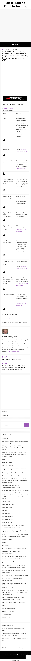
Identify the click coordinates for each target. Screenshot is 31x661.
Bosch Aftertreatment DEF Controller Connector (14, 643)
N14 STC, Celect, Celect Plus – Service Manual (13, 602)
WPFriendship (14, 656)
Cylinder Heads (6, 501)
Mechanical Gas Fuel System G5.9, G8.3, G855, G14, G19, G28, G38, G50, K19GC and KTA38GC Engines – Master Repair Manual (15, 592)
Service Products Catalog (8, 608)
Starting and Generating (8, 611)
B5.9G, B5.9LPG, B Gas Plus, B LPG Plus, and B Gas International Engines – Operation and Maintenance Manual (15, 447)
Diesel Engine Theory (7, 522)
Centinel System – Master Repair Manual (12, 472)
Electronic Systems (7, 539)
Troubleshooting (6, 614)
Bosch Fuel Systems (7, 462)
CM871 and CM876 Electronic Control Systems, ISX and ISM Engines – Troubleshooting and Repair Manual (15, 496)
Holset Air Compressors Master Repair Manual (14, 548)
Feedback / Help (6, 318)
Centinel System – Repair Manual (10, 475)
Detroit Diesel (6, 513)
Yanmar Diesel (5, 620)
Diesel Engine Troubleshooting (20, 654)
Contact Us (5, 415)
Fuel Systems (5, 545)
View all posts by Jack (13, 351)
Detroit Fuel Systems (7, 519)
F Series (4, 542)
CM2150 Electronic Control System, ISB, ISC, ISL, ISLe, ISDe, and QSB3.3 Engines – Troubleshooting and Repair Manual (14, 480)
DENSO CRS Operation (8, 504)
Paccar (4, 605)
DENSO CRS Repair (7, 507)
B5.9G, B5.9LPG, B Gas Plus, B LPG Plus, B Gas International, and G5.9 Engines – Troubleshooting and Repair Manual (14, 454)
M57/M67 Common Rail (8, 588)
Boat (3, 459)
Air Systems (5, 438)
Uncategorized (6, 617)
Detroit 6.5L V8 (6, 510)
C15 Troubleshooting (7, 465)
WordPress (25, 656)
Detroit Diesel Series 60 (8, 516)
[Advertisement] (15, 25)
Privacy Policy (15, 660)
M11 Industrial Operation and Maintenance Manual (15, 575)
